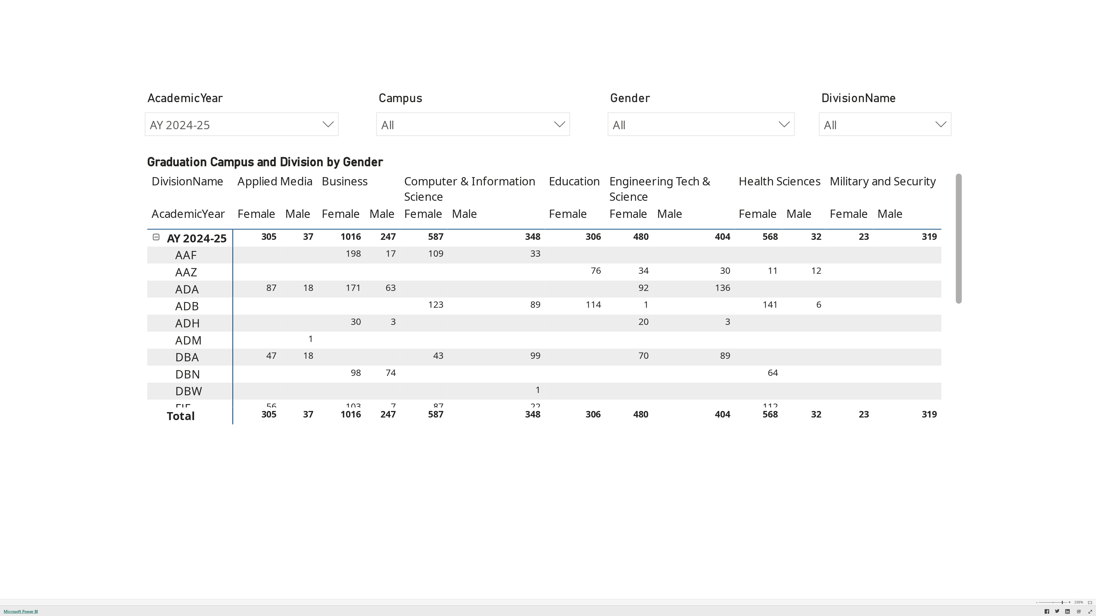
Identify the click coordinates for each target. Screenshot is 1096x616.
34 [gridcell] (643, 271)
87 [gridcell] (271, 287)
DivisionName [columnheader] (188, 181)
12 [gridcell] (816, 271)
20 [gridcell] (643, 322)
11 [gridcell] (773, 271)
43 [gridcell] (438, 356)
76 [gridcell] (596, 271)
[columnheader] (275, 189)
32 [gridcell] (816, 236)
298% (1078, 602)
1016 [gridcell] (351, 236)
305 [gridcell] (269, 236)
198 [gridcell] (353, 254)
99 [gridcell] (535, 356)
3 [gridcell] (393, 322)
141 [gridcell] (770, 305)
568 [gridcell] (770, 236)
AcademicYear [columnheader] (188, 213)
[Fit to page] (1088, 602)
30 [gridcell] (725, 271)
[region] (544, 306)
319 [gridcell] (929, 236)
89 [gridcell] (535, 305)
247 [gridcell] (388, 236)
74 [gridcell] (391, 373)
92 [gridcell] (643, 287)
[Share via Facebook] (1047, 612)
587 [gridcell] (436, 236)
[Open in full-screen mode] (1090, 612)
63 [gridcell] (391, 287)
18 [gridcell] (308, 287)
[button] (156, 237)
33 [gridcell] (535, 254)
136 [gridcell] (722, 287)
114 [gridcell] (593, 305)
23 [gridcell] (864, 236)
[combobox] (242, 124)
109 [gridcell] (436, 254)
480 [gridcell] (641, 236)
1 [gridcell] (645, 305)
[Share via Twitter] (1057, 612)
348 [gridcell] (533, 236)
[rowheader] (190, 238)
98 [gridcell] (356, 373)
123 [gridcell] (436, 305)
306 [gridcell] (593, 236)
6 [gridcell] (818, 305)
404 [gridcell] (722, 236)
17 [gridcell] (391, 254)
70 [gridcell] (643, 356)
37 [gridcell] (308, 236)
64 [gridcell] (773, 373)
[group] (241, 119)
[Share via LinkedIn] (1067, 612)
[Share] (1079, 611)
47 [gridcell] (271, 356)
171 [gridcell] (353, 287)
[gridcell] (257, 255)
